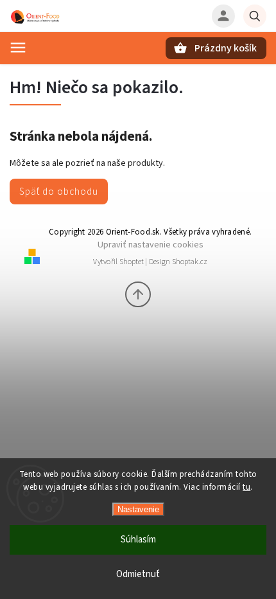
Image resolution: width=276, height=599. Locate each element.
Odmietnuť (138, 574)
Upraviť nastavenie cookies (150, 244)
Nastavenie (138, 509)
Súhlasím (138, 539)
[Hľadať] (254, 16)
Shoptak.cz (189, 261)
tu (246, 487)
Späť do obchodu (58, 191)
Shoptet (131, 261)
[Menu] (18, 47)
